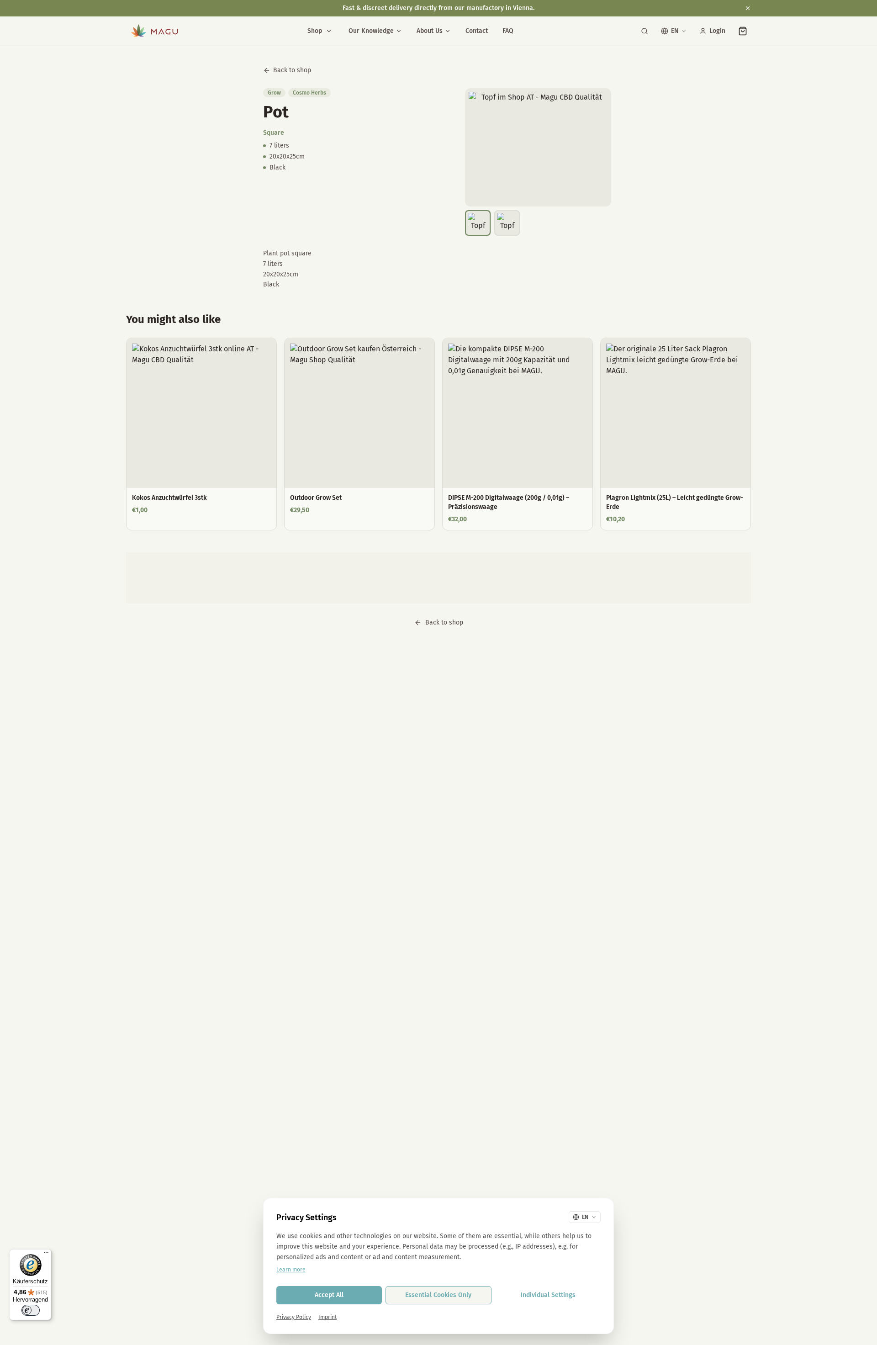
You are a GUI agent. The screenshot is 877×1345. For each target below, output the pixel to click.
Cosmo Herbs (309, 93)
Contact (476, 31)
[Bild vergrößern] (538, 147)
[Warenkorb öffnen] (742, 31)
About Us (430, 31)
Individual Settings (548, 1295)
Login (717, 31)
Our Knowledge (371, 31)
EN (674, 31)
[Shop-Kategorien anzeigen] (329, 31)
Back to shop (292, 70)
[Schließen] (748, 8)
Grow (274, 93)
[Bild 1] (478, 223)
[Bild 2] (507, 223)
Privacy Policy (293, 1317)
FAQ (507, 31)
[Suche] (644, 31)
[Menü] (46, 1254)
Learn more (291, 1269)
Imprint (327, 1317)
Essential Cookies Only (438, 1295)
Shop (314, 31)
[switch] (30, 1310)
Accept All (329, 1295)
